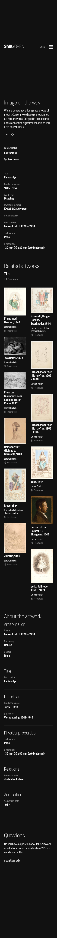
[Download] (6, 134)
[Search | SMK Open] (14, 47)
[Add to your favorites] (13, 134)
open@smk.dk (12, 860)
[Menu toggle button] (51, 47)
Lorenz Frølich (12, 226)
